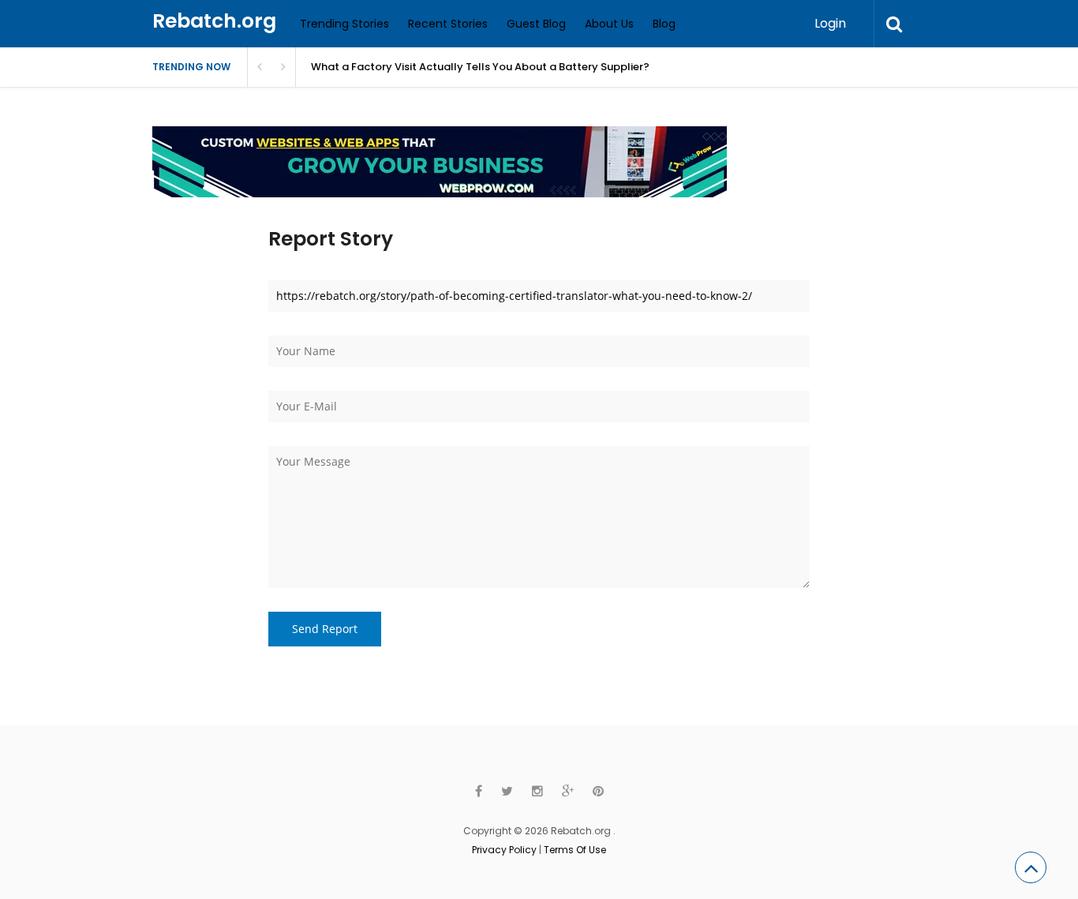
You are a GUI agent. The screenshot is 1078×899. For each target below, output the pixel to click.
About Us (609, 24)
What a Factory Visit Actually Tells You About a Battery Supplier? (480, 66)
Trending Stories (344, 24)
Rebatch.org (214, 21)
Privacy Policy (504, 849)
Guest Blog (536, 24)
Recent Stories (448, 24)
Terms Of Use (575, 849)
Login (830, 23)
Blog (664, 24)
